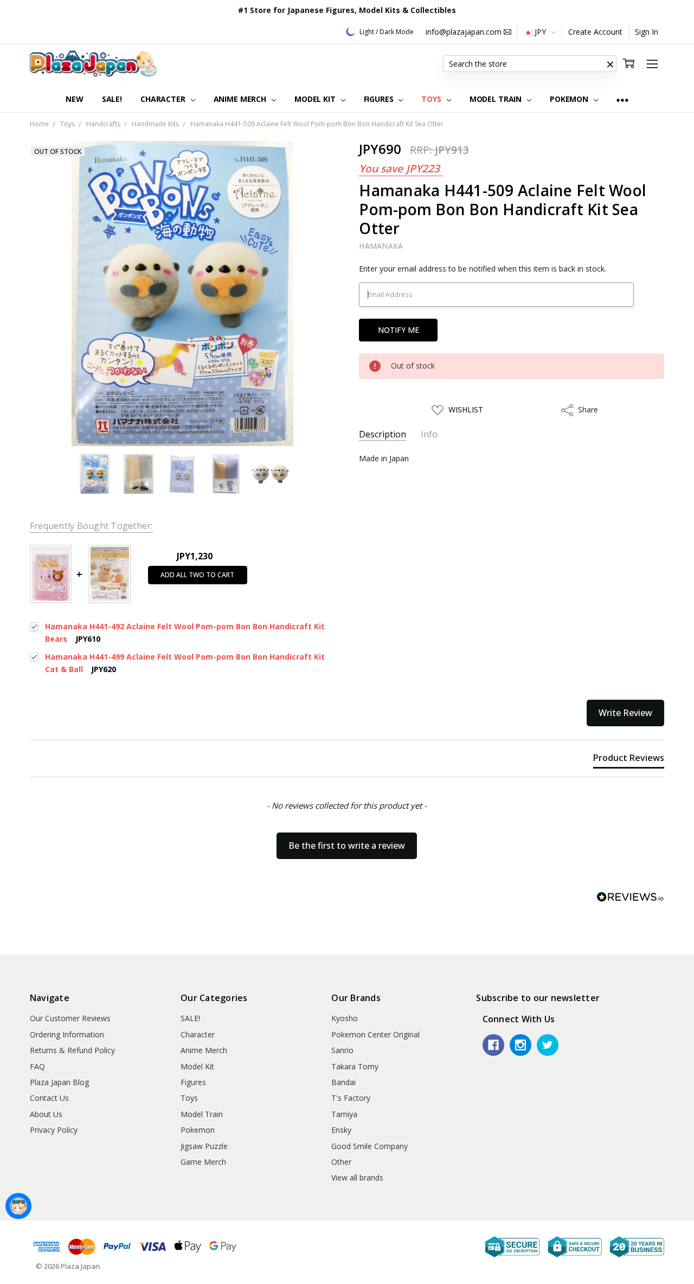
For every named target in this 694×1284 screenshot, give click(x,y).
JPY (540, 32)
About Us (46, 1114)
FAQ (37, 1066)
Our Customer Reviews (70, 1018)
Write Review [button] (625, 713)
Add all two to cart (197, 574)
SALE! (112, 99)
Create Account (595, 32)
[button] (609, 64)
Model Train (497, 99)
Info (429, 434)
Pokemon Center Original (375, 1034)
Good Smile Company (369, 1146)
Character (164, 99)
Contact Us (49, 1098)
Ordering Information (67, 1034)
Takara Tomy (354, 1066)
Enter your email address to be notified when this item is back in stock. (482, 268)
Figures (380, 99)
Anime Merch (241, 99)
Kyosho (344, 1018)
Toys (432, 99)
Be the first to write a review (346, 845)
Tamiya (344, 1114)
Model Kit (316, 99)
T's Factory (350, 1098)
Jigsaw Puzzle (204, 1146)
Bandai (343, 1082)
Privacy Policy (54, 1130)
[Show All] (622, 99)
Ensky (341, 1130)
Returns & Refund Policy (72, 1050)
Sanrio (342, 1050)
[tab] (628, 760)
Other (341, 1162)
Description (382, 434)
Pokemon (570, 99)
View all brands (357, 1177)
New (74, 99)
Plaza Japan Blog (59, 1082)
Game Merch (203, 1162)
